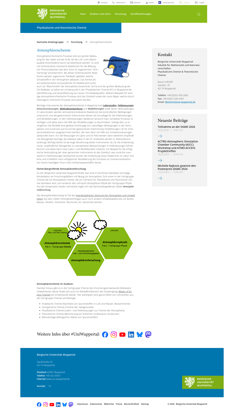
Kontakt (41, 386)
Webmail (137, 2)
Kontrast (104, 2)
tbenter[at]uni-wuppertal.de (180, 101)
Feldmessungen (126, 105)
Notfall (151, 2)
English (202, 2)
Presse (119, 404)
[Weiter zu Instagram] (114, 335)
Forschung (120, 13)
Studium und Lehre (100, 13)
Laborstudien (110, 105)
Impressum (82, 404)
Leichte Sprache (168, 2)
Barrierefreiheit (131, 404)
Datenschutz (96, 404)
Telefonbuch (120, 2)
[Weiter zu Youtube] (122, 334)
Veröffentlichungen (141, 13)
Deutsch (187, 2)
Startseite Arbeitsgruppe (50, 42)
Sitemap (145, 404)
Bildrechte (109, 404)
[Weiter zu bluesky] (140, 334)
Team (83, 13)
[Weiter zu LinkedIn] (131, 335)
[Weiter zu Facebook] (105, 335)
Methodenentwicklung (71, 108)
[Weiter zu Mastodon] (148, 334)
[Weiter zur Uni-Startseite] (57, 14)
